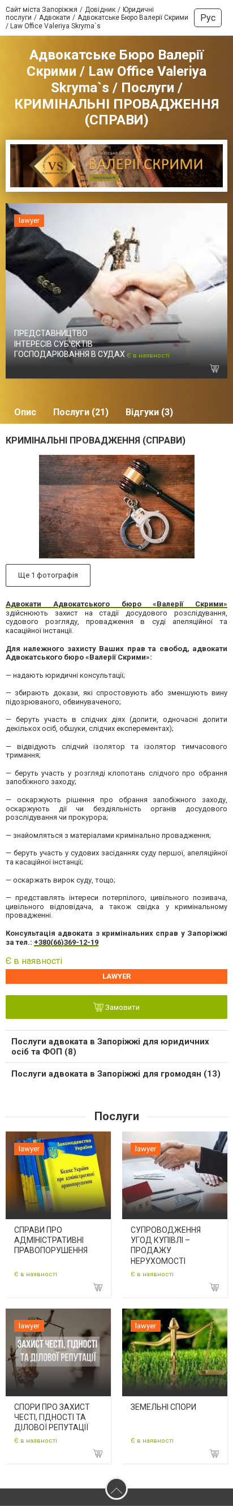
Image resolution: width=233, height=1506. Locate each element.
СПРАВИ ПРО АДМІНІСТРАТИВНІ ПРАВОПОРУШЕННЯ (51, 1240)
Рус (207, 17)
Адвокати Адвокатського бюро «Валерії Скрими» (116, 604)
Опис (25, 412)
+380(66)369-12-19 (66, 942)
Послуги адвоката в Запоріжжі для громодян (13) (116, 1074)
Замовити (121, 1007)
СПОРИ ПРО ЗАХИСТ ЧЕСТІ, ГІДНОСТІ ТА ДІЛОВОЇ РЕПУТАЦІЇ (52, 1417)
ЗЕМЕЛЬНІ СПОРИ (163, 1407)
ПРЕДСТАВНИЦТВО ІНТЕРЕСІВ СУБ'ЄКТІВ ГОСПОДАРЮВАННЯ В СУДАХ (69, 343)
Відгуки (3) (149, 412)
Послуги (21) (81, 412)
